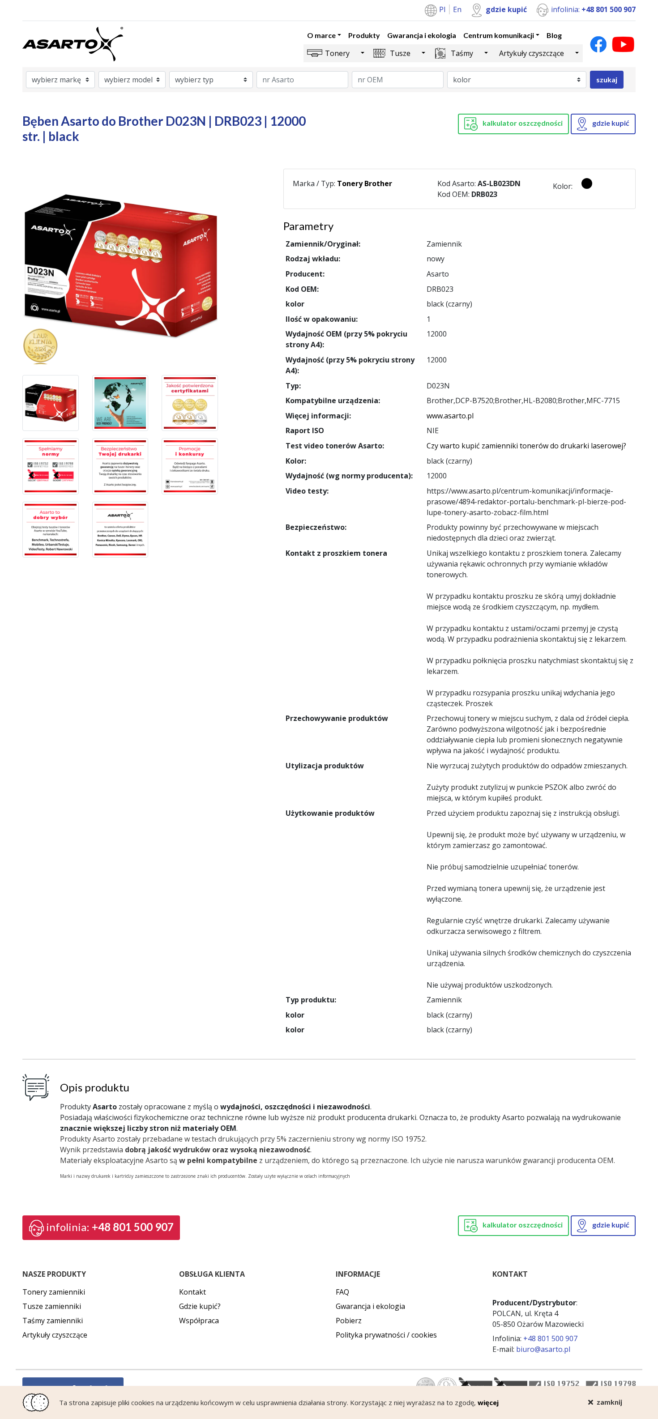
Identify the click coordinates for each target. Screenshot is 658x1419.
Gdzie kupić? (200, 1306)
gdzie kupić (506, 9)
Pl (443, 9)
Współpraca (199, 1320)
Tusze (400, 53)
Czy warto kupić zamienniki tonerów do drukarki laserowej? (526, 446)
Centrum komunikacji (498, 35)
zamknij (609, 1402)
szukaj (606, 79)
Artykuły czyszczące (531, 53)
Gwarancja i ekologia (421, 35)
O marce (321, 35)
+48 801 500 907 (110, 1226)
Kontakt (192, 1292)
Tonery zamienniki (53, 1292)
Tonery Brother (364, 183)
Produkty (364, 35)
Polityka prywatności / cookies (386, 1335)
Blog (554, 35)
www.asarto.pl (450, 416)
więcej (488, 1402)
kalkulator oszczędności (522, 123)
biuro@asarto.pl (543, 1349)
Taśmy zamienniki (52, 1320)
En (457, 9)
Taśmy (462, 53)
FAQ (342, 1292)
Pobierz (349, 1320)
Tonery (337, 53)
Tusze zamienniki (51, 1306)
